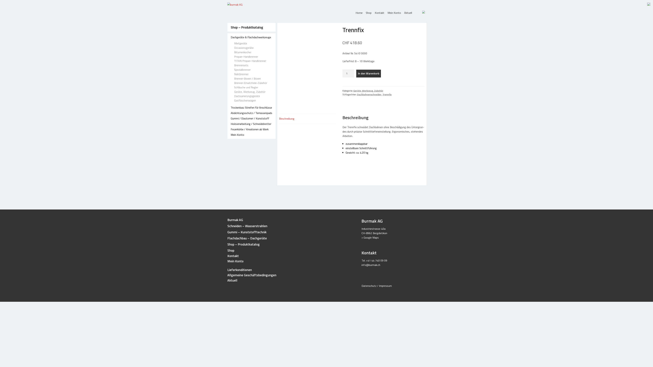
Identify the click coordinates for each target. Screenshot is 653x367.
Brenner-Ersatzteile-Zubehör (250, 83)
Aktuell (408, 13)
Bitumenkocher (242, 52)
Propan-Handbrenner (246, 57)
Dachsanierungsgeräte (247, 96)
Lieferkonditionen (239, 269)
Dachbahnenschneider (369, 94)
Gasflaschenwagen (245, 100)
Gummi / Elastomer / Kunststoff (250, 118)
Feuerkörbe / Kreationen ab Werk (250, 129)
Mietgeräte (240, 43)
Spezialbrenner (242, 70)
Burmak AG (235, 219)
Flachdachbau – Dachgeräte (247, 238)
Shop (369, 13)
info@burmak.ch (371, 265)
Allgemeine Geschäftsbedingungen (251, 275)
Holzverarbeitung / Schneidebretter (251, 124)
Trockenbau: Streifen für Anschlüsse (251, 108)
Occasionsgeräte (244, 48)
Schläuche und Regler (246, 87)
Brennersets (241, 65)
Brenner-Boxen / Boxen (247, 78)
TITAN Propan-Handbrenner (250, 61)
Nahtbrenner (241, 74)
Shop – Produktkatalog (247, 27)
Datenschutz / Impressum (377, 286)
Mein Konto (394, 13)
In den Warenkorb (368, 73)
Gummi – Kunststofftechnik (246, 232)
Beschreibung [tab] (286, 119)
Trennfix (387, 94)
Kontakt (379, 13)
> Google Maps (370, 237)
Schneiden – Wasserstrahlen (247, 225)
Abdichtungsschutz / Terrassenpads (251, 113)
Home (359, 13)
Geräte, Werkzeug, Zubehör (249, 92)
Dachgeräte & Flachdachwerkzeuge (251, 37)
